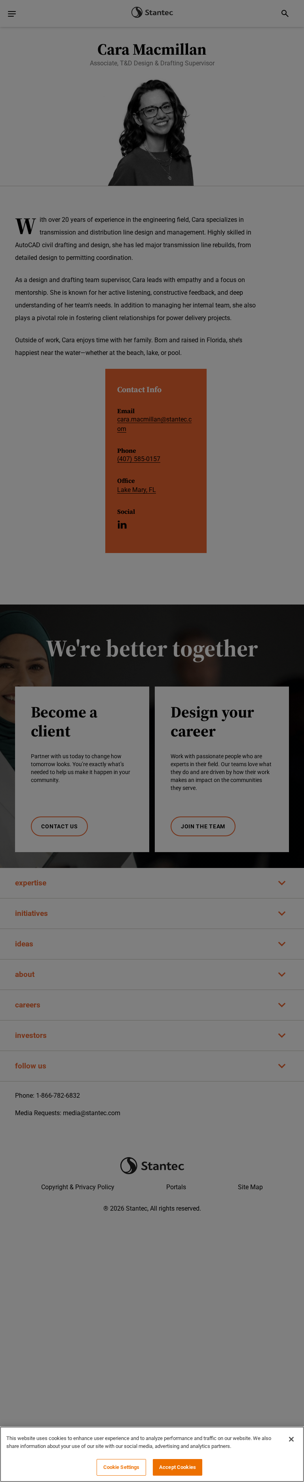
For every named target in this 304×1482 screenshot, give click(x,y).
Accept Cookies (177, 1467)
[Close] (291, 1439)
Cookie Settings (121, 1467)
